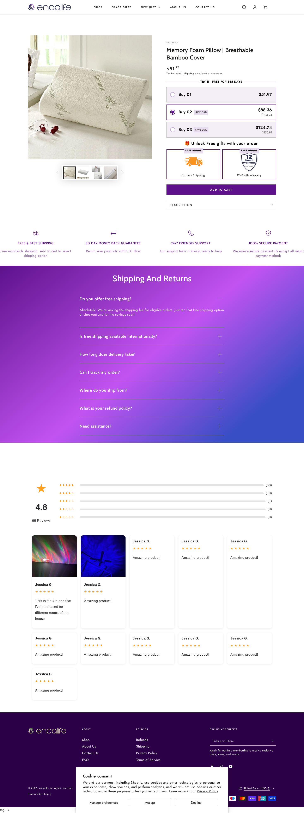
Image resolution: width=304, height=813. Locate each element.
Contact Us (90, 753)
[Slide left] (57, 172)
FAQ (85, 759)
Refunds (142, 739)
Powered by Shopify (39, 794)
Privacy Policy (207, 791)
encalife (172, 42)
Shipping (188, 73)
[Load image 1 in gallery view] (69, 172)
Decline (196, 802)
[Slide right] (122, 172)
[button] (244, 7)
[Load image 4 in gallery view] (110, 172)
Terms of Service (148, 759)
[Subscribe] (273, 740)
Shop (86, 739)
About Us (89, 746)
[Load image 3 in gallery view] (97, 172)
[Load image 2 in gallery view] (83, 172)
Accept (150, 802)
